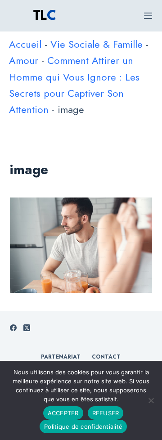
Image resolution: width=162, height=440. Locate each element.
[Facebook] (13, 327)
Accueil (25, 44)
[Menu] (148, 16)
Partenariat (61, 357)
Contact (106, 357)
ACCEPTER (63, 413)
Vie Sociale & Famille (96, 44)
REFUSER (105, 413)
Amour (23, 60)
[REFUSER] (150, 400)
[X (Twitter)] (26, 327)
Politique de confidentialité (83, 426)
